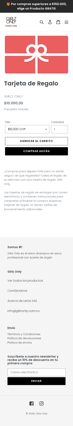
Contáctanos (17, 291)
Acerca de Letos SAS (22, 301)
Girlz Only (41, 413)
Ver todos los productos (25, 280)
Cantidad (57, 122)
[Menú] (66, 22)
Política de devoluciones (24, 338)
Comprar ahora (36, 151)
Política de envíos (19, 342)
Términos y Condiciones (23, 334)
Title (7, 122)
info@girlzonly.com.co (23, 311)
